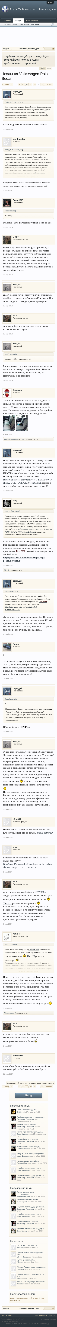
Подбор (42, 68)
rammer (16, 934)
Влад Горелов (22, 1134)
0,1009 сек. (16, 1323)
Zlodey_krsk (22, 1257)
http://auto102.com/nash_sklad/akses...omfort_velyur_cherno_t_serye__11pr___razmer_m (28, 865)
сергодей (17, 91)
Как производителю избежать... (29, 1161)
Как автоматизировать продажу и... (31, 1229)
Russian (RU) (7, 1315)
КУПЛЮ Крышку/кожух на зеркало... (31, 1282)
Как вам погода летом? (26, 1124)
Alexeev (20, 1262)
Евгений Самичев (24, 1163)
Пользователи (32, 20)
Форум (18, 20)
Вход (50, 2)
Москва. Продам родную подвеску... (31, 1267)
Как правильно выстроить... (28, 1199)
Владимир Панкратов (25, 1119)
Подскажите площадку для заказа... (31, 1175)
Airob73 (20, 1247)
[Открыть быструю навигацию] (53, 49)
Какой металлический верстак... (30, 1168)
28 (34, 84)
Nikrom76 (21, 1284)
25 (23, 84)
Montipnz (20, 1269)
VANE (19, 1279)
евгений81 (18, 1056)
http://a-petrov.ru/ (45, 832)
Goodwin (17, 390)
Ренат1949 (18, 200)
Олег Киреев (22, 1202)
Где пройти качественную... (28, 1139)
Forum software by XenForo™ (12, 1319)
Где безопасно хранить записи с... (30, 1117)
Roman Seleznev (23, 1149)
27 (31, 84)
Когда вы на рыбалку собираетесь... (31, 1154)
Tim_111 (17, 284)
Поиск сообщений (10, 24)
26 (27, 84)
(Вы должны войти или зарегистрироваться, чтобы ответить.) (30, 1083)
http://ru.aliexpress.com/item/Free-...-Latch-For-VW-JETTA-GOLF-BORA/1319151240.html (28, 481)
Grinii (19, 1112)
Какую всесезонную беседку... (29, 1146)
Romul (16, 644)
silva (15, 847)
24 (19, 84)
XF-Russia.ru (14, 1321)
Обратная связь (40, 1315)
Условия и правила (48, 1319)
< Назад (5, 84)
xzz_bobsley (19, 139)
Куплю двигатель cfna (26, 1260)
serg (15, 500)
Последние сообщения (29, 24)
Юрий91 (17, 819)
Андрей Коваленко (11, 439)
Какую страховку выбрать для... (30, 1132)
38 (42, 84)
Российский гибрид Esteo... (28, 1110)
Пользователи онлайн (23, 1294)
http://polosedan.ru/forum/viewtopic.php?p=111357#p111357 (24, 559)
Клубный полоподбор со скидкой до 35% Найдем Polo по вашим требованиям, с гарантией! (26, 60)
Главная (7, 20)
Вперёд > (48, 84)
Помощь (52, 1315)
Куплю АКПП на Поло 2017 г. (28, 1245)
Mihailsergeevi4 (10, 1013)
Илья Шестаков (23, 1156)
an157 (16, 237)
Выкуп (49, 68)
